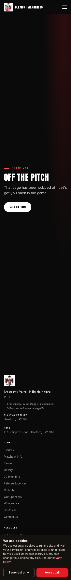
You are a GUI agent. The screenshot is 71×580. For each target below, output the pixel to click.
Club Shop (10, 490)
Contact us (11, 516)
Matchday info (13, 456)
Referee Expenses (15, 483)
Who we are (11, 503)
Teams (8, 463)
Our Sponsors (13, 496)
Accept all (52, 572)
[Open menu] (64, 7)
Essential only (19, 572)
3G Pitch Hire (12, 476)
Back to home (18, 207)
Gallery (8, 470)
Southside (10, 510)
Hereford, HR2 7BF (15, 419)
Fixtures (9, 450)
